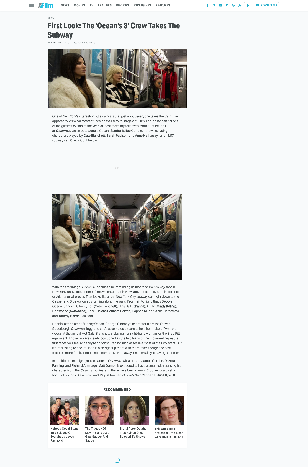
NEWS (65, 5)
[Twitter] (214, 6)
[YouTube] (220, 6)
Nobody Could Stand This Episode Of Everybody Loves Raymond (64, 434)
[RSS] (240, 6)
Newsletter (268, 5)
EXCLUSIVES (142, 5)
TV (91, 5)
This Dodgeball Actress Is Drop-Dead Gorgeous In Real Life (169, 433)
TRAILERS (105, 5)
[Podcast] (247, 5)
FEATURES (163, 5)
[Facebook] (208, 6)
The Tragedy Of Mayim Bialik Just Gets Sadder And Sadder (97, 434)
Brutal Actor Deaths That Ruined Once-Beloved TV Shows (133, 432)
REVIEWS (122, 5)
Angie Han (57, 43)
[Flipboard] (227, 6)
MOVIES (79, 5)
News (51, 18)
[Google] (233, 6)
